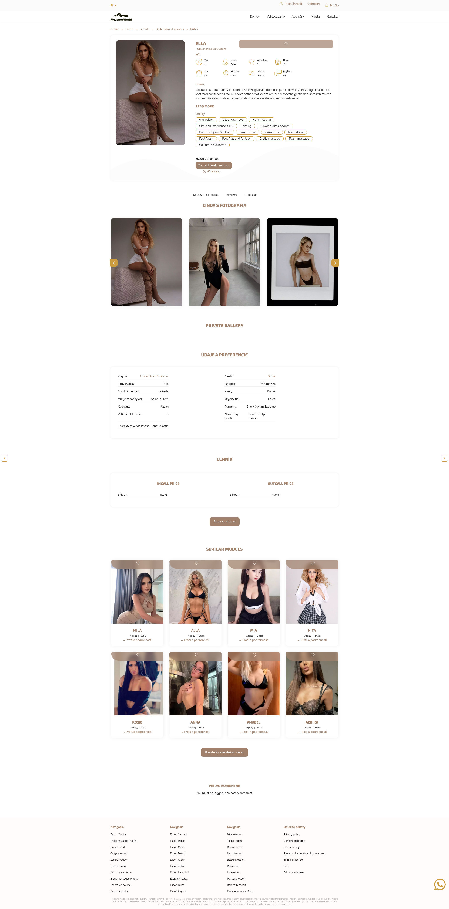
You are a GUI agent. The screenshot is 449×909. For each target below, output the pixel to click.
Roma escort (234, 847)
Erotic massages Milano (240, 891)
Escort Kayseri (178, 891)
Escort (129, 29)
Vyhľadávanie (276, 16)
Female (144, 29)
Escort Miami (177, 847)
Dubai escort (117, 847)
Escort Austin (177, 859)
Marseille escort (236, 878)
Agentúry (298, 16)
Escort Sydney (178, 834)
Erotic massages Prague (124, 878)
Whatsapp (213, 171)
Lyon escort (233, 872)
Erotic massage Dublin (123, 840)
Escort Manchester (121, 872)
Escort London (118, 866)
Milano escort (235, 834)
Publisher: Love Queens (211, 48)
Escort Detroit (178, 853)
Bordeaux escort (236, 885)
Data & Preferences (205, 195)
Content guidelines (294, 840)
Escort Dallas (177, 840)
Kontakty (333, 16)
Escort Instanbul (179, 872)
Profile (334, 5)
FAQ (286, 866)
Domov (255, 16)
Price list (250, 195)
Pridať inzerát (293, 3)
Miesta (315, 16)
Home (114, 29)
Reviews (231, 195)
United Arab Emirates (170, 29)
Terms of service (293, 859)
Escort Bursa (177, 885)
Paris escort (234, 866)
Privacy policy (292, 834)
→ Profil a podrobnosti (137, 640)
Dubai (194, 29)
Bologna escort (235, 859)
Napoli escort (235, 853)
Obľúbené (313, 3)
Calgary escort (119, 853)
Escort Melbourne (120, 885)
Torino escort (234, 840)
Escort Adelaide (119, 891)
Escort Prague (118, 859)
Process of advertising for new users (305, 853)
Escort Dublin (118, 834)
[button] (114, 263)
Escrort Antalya (179, 878)
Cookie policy (291, 847)
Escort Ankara (178, 866)
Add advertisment (294, 872)
